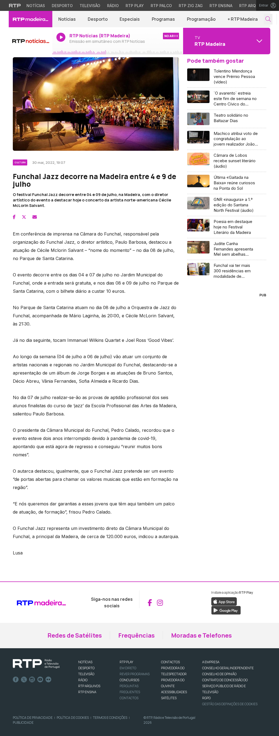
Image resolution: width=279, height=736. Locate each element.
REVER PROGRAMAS (135, 674)
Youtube (40, 680)
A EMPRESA (210, 662)
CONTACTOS (170, 662)
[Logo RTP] (36, 663)
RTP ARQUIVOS (89, 686)
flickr (48, 680)
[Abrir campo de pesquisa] (268, 19)
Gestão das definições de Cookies (229, 704)
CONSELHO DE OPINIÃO (219, 674)
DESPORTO (86, 668)
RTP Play (135, 5)
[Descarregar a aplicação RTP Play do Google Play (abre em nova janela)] (226, 610)
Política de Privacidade (33, 717)
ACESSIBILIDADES (174, 692)
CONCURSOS (129, 680)
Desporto (62, 5)
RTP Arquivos (253, 5)
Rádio (113, 5)
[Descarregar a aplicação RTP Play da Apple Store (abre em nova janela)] (224, 601)
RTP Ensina (221, 5)
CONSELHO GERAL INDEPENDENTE (228, 668)
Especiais (130, 19)
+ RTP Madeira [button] (243, 19)
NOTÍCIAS (85, 662)
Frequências (136, 635)
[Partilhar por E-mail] (34, 217)
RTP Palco (161, 5)
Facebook (16, 680)
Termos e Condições (110, 717)
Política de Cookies (73, 717)
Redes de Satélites (74, 635)
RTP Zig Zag (191, 5)
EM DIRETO (128, 668)
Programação (201, 19)
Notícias (35, 5)
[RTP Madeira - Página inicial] (30, 19)
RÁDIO (82, 680)
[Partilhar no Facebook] (14, 217)
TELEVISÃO (86, 674)
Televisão (90, 5)
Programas (163, 19)
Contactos (129, 698)
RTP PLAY (126, 662)
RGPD (206, 698)
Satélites (169, 698)
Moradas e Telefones (201, 635)
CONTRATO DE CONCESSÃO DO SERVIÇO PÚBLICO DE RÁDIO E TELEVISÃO (225, 686)
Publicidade (23, 722)
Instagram (32, 680)
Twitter (24, 680)
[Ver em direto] (30, 41)
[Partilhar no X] (24, 217)
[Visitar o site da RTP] (15, 5)
